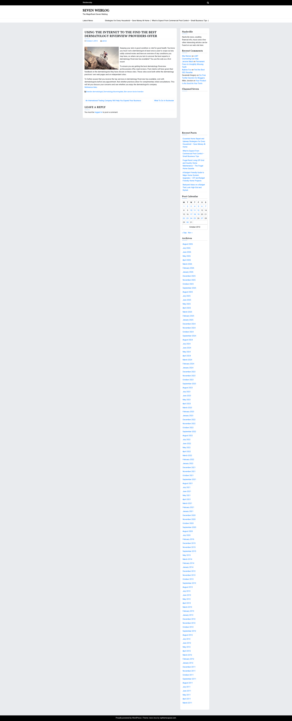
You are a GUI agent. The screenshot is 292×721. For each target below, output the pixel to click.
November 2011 (189, 671)
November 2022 (189, 424)
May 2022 (187, 447)
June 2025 (187, 300)
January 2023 (188, 416)
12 (198, 210)
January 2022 (188, 463)
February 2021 (188, 507)
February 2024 (188, 364)
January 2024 (188, 368)
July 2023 (186, 392)
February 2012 (188, 659)
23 (187, 218)
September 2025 (189, 288)
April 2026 (187, 260)
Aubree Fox (186, 70)
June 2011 (187, 691)
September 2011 (189, 679)
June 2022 (187, 443)
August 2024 (188, 340)
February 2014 (188, 563)
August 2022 (188, 435)
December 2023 (189, 372)
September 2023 (189, 384)
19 (198, 214)
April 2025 (187, 308)
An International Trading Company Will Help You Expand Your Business (113, 100)
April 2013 (187, 603)
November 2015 (189, 547)
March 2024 (187, 360)
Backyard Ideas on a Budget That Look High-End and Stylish (194, 187)
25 (195, 218)
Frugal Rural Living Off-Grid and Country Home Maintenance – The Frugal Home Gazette (193, 164)
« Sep (184, 233)
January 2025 (188, 320)
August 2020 (188, 531)
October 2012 (188, 627)
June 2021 (187, 491)
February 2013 (188, 611)
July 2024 (186, 344)
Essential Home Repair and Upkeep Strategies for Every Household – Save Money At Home (194, 143)
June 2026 (187, 252)
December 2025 (189, 276)
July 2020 (186, 535)
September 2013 (189, 583)
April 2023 (187, 404)
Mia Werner (186, 56)
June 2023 (187, 396)
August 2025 (188, 292)
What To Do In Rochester (164, 100)
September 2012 (189, 631)
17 (191, 214)
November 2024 (189, 328)
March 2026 (187, 264)
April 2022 (187, 451)
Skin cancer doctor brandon (133, 92)
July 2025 (186, 296)
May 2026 (187, 256)
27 (202, 218)
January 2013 (188, 615)
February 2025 (188, 316)
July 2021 (186, 487)
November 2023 (189, 376)
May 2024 (187, 352)
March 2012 (187, 655)
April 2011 (187, 699)
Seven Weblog (96, 10)
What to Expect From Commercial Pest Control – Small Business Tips (193, 153)
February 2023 (188, 412)
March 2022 (187, 455)
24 (191, 218)
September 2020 (189, 527)
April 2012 (187, 651)
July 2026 (186, 248)
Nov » (190, 233)
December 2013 (189, 571)
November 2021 (189, 471)
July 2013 (186, 591)
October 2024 (188, 332)
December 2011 (189, 667)
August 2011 (188, 683)
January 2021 (188, 511)
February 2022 (188, 459)
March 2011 (187, 703)
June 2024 (187, 348)
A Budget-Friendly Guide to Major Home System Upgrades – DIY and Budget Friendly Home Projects (194, 176)
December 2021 (189, 467)
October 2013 (188, 579)
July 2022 (186, 439)
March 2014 (187, 559)
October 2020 (188, 523)
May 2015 (187, 555)
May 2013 (187, 599)
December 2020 (189, 515)
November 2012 (189, 623)
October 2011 (188, 675)
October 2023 (188, 380)
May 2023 (187, 400)
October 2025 (188, 284)
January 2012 (188, 663)
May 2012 (187, 647)
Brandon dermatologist (94, 92)
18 (195, 214)
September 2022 (189, 431)
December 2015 (189, 543)
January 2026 (188, 272)
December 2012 (189, 619)
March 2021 (187, 503)
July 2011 (186, 687)
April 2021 (187, 499)
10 (191, 210)
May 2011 (187, 695)
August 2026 (188, 244)
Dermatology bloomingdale (113, 92)
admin (104, 41)
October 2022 (188, 427)
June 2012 (187, 643)
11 (195, 210)
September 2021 (189, 479)
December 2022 (189, 420)
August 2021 (188, 483)
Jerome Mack (187, 61)
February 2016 (188, 539)
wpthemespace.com (168, 718)
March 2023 (187, 408)
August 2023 (188, 388)
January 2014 (188, 567)
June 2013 (187, 595)
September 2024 (189, 336)
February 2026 (188, 268)
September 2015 (189, 551)
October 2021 (188, 475)
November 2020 (189, 519)
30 (187, 222)
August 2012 (188, 635)
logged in (98, 112)
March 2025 (187, 312)
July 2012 (186, 639)
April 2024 (187, 356)
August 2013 (188, 587)
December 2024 (189, 324)
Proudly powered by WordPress (129, 718)
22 (184, 218)
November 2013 (189, 575)
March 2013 (187, 607)
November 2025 (189, 280)
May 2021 (187, 495)
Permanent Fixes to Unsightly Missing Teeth (193, 64)
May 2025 (187, 304)
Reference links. (91, 87)
